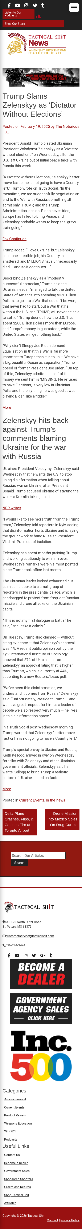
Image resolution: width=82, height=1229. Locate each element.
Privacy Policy (70, 1220)
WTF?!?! (10, 1131)
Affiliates (10, 1203)
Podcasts (10, 1139)
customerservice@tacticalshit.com (30, 936)
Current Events (31, 800)
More (7, 407)
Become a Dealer (16, 1163)
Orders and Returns (17, 1187)
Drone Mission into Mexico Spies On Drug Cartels (62, 819)
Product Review (15, 1115)
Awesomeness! (15, 1099)
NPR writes (12, 508)
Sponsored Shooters (18, 1179)
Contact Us (12, 1155)
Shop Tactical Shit (16, 1195)
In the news (55, 800)
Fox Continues (14, 239)
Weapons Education (18, 1123)
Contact (52, 1220)
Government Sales (17, 1171)
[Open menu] (74, 7)
